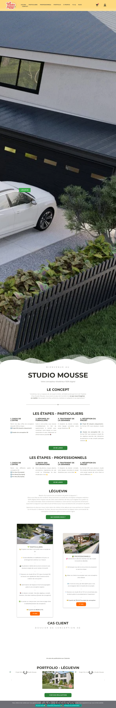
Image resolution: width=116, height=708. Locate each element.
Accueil (23, 4)
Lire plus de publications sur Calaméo (58, 658)
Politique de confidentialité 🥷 (72, 705)
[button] (11, 680)
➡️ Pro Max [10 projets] (17, 476)
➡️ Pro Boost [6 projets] (17, 474)
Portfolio (57, 4)
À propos (66, 4)
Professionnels (45, 4)
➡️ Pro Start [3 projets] (17, 472)
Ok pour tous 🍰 (40, 705)
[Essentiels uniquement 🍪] (114, 704)
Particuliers (33, 4)
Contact (25, 6)
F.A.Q (74, 4)
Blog (80, 4)
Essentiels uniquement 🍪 (54, 705)
